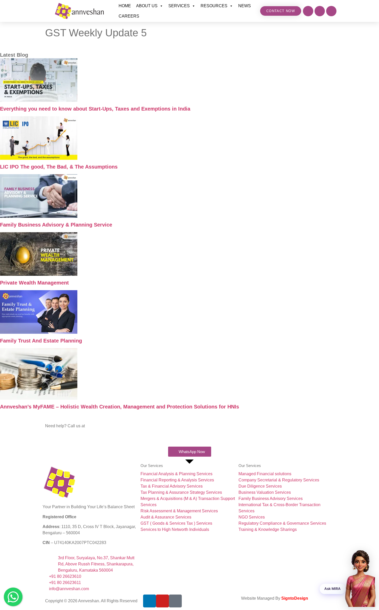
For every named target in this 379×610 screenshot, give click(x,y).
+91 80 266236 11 (61, 438)
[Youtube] (320, 11)
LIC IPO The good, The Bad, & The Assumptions (59, 167)
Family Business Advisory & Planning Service (56, 225)
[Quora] (175, 601)
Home (125, 6)
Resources (214, 6)
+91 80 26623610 (61, 432)
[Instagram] (308, 11)
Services (179, 6)
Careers (129, 16)
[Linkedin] (331, 11)
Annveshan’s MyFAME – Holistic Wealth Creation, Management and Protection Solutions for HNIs (119, 407)
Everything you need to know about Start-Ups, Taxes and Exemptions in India (95, 109)
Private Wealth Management (34, 283)
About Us (147, 6)
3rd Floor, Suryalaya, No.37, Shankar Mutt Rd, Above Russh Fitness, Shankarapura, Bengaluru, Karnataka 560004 (96, 564)
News (244, 6)
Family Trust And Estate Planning (41, 341)
